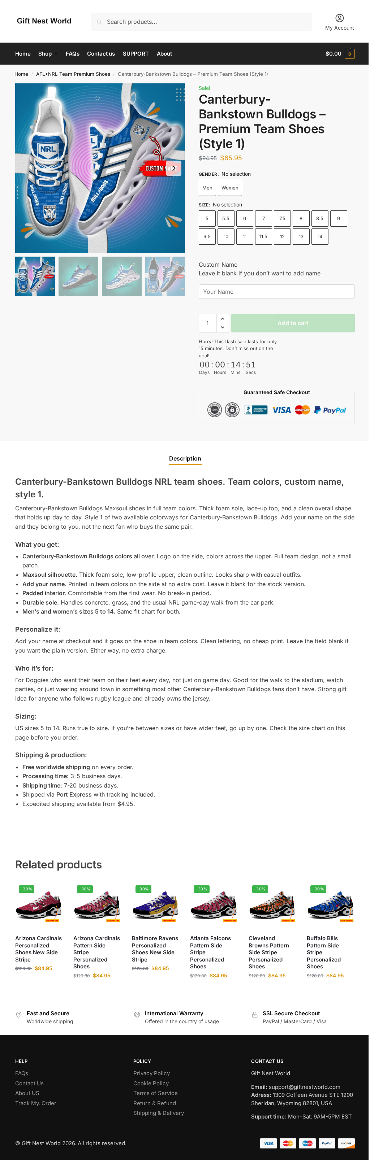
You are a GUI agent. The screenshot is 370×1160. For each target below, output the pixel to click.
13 (301, 236)
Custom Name (218, 264)
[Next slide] (173, 168)
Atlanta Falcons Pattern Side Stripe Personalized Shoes (210, 952)
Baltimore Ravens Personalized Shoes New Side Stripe (155, 949)
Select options (39, 983)
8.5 (319, 218)
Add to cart (293, 323)
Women (229, 188)
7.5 (282, 218)
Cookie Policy (151, 1083)
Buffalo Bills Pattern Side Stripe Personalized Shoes (324, 952)
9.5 (207, 236)
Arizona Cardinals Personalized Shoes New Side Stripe (38, 949)
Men (207, 188)
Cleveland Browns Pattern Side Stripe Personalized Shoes (269, 952)
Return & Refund (154, 1103)
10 (226, 236)
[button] (340, 54)
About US (27, 1093)
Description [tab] (185, 458)
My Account (339, 28)
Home (21, 74)
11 (244, 236)
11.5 (263, 236)
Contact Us (29, 1083)
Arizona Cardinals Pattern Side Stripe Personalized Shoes (96, 952)
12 (282, 236)
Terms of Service (155, 1093)
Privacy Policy (151, 1073)
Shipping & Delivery (158, 1112)
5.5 (225, 218)
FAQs (21, 1073)
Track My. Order (35, 1103)
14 (320, 236)
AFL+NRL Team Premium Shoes (73, 74)
